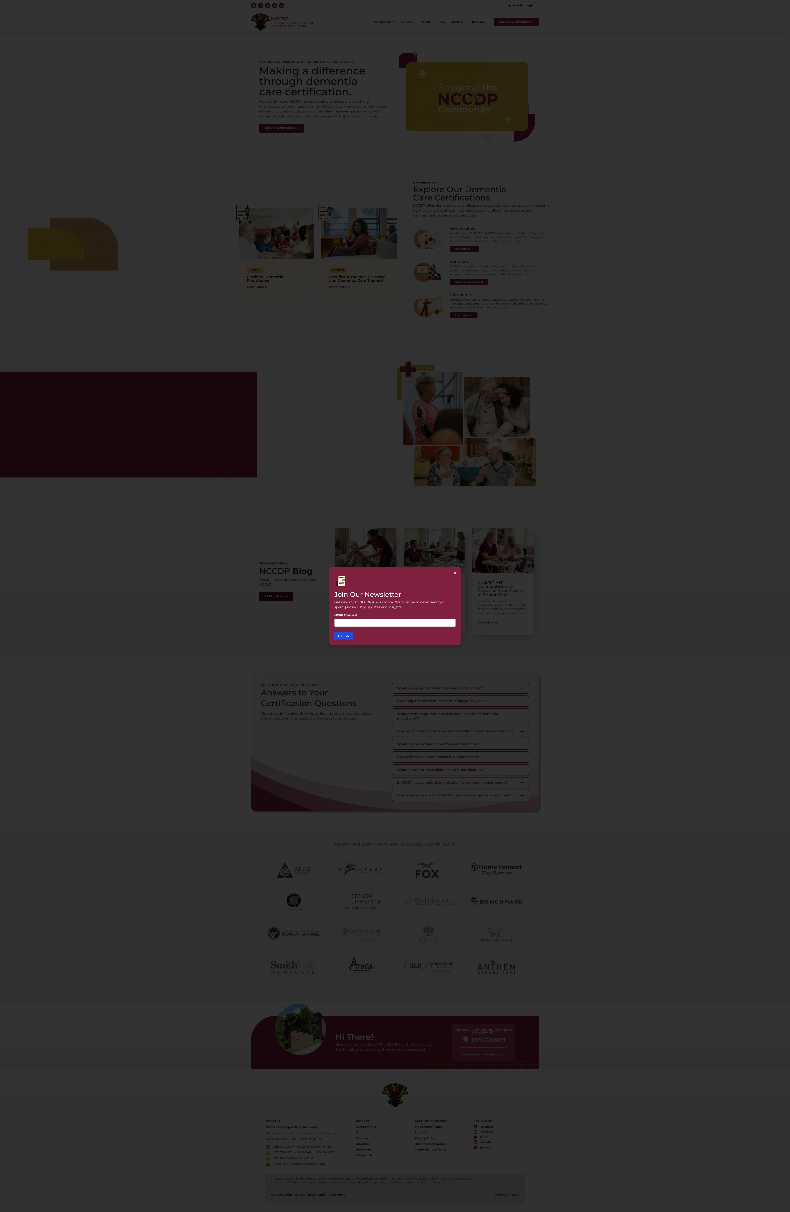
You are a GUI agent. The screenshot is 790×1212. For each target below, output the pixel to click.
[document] (395, 606)
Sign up (343, 635)
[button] (455, 573)
